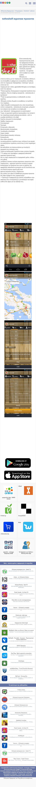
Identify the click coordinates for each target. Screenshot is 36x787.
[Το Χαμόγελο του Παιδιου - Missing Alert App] (26, 550)
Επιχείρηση (18, 11)
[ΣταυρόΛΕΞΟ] (26, 513)
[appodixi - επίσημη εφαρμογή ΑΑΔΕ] (8, 550)
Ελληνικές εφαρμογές (11, 772)
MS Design (29, 769)
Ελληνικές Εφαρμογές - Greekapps (21, 767)
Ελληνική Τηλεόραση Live (21, 705)
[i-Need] (28, 495)
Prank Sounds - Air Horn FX (21, 592)
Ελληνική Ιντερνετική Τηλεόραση (21, 697)
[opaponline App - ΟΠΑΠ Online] (8, 495)
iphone (32, 11)
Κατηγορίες (18, 775)
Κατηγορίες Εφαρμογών (21, 712)
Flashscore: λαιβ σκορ (21, 615)
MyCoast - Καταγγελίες (21, 676)
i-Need (20, 486)
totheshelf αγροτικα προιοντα (18, 18)
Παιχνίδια (12, 775)
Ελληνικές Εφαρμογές (7, 11)
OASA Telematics (21, 645)
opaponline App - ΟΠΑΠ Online (8, 498)
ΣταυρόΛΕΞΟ (21, 515)
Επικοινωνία (29, 775)
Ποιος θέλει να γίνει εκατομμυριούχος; (21, 600)
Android (26, 11)
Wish (19, 522)
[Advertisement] (18, 40)
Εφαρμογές (7, 775)
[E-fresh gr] (8, 513)
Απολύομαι (21, 661)
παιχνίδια (20, 772)
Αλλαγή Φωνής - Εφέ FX (21, 584)
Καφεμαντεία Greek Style (21, 623)
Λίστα (23, 775)
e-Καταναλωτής (5, 534)
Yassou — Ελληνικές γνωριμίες (21, 607)
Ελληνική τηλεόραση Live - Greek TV (21, 569)
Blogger (18, 769)
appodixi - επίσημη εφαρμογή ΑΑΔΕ (8, 552)
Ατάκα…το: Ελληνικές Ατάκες (21, 577)
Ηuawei (24, 771)
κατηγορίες (14, 774)
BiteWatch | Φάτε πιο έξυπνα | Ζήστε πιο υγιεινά (21, 630)
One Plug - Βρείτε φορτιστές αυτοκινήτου (21, 653)
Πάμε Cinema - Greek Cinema (21, 758)
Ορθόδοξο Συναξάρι (21, 720)
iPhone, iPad (19, 771)
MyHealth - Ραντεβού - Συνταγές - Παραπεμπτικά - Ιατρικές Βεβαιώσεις (21, 638)
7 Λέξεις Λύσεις (21, 689)
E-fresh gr (3, 515)
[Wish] (28, 532)
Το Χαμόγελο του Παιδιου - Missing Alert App (26, 552)
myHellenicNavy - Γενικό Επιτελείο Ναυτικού (21, 668)
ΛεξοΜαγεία (21, 735)
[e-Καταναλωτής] (8, 532)
